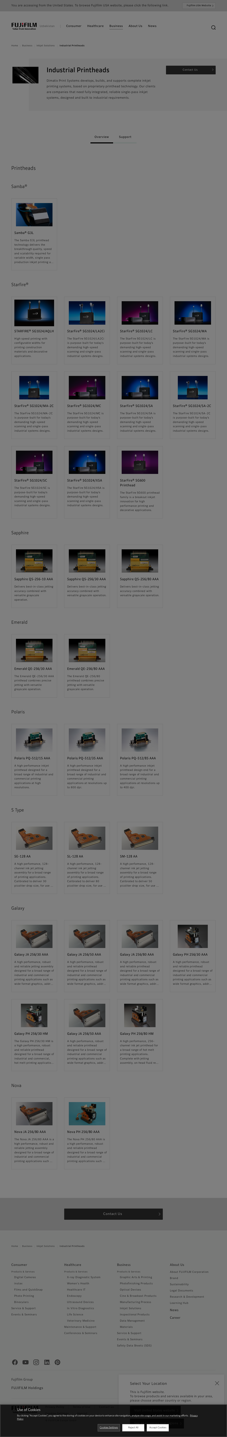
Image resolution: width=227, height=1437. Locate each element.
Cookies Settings (109, 1428)
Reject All (133, 1428)
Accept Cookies (157, 1428)
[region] (113, 1420)
